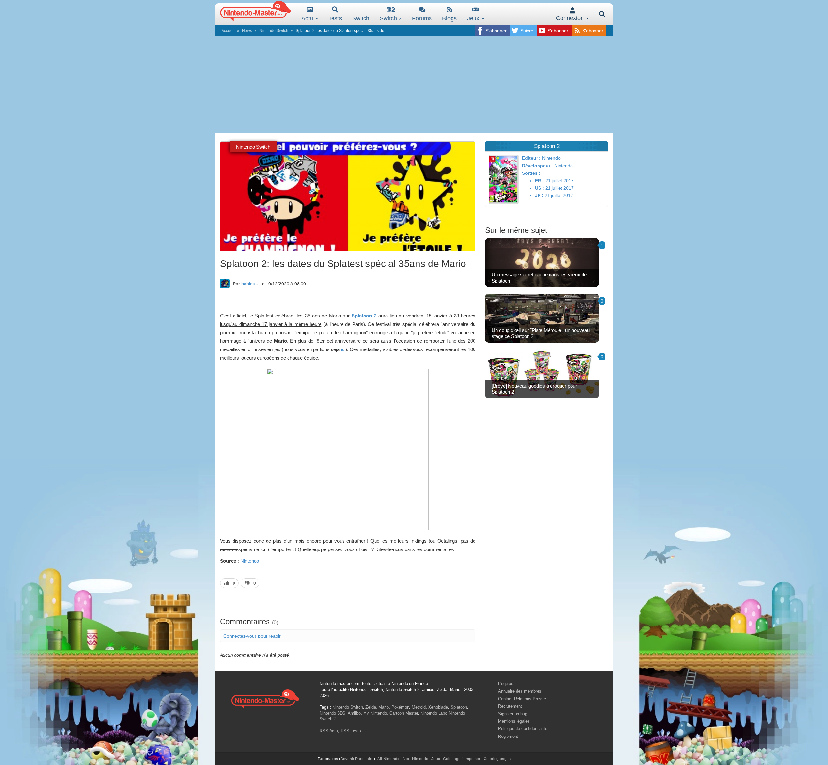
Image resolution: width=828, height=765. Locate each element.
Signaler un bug (512, 713)
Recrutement (510, 706)
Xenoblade (438, 707)
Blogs (449, 18)
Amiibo (354, 713)
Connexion (570, 18)
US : (539, 188)
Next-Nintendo (415, 759)
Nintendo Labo (433, 713)
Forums (422, 18)
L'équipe (505, 683)
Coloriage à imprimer (461, 759)
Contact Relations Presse (522, 698)
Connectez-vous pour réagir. (252, 635)
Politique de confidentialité (522, 728)
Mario (383, 707)
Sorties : (531, 173)
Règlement (508, 736)
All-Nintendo (388, 759)
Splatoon (459, 707)
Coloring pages (497, 759)
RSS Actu (329, 730)
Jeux (474, 18)
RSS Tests (351, 730)
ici (343, 349)
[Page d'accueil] (265, 698)
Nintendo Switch (273, 30)
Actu (308, 18)
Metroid (419, 707)
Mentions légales (514, 721)
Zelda (370, 707)
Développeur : (537, 165)
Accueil (228, 30)
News (247, 30)
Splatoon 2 (364, 315)
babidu (248, 283)
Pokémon (400, 707)
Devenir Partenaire (357, 759)
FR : (539, 180)
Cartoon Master (403, 713)
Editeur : (531, 158)
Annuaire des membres (519, 691)
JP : (539, 195)
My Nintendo (375, 713)
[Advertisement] (414, 84)
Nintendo (249, 561)
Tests (335, 18)
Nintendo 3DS (332, 713)
